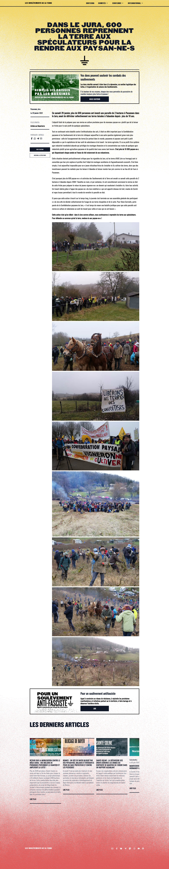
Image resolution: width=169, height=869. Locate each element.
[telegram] (38, 138)
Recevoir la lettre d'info (40, 155)
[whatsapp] (35, 138)
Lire (94, 708)
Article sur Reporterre (38, 126)
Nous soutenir (94, 99)
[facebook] (32, 138)
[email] (41, 138)
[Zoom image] (95, 246)
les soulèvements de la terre (38, 848)
